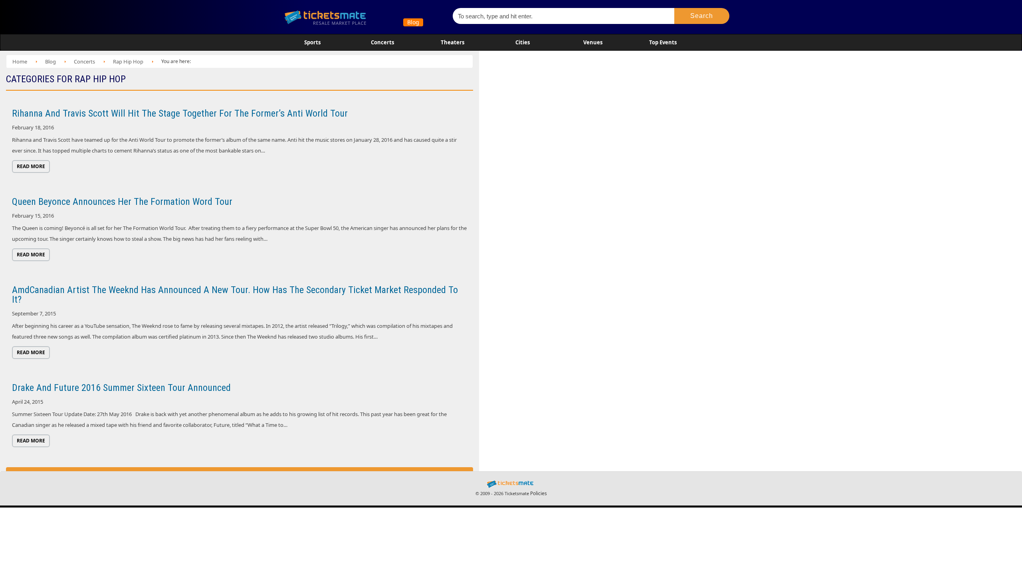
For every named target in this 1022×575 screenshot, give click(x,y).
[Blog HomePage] (363, 17)
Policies (538, 493)
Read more (31, 166)
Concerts (382, 42)
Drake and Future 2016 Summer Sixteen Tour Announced (121, 387)
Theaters (452, 42)
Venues (592, 42)
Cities (522, 42)
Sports (312, 42)
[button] (702, 16)
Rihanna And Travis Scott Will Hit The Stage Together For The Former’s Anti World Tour (180, 113)
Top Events (663, 42)
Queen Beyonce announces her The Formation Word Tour (122, 201)
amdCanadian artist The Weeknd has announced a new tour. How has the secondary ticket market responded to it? (235, 294)
